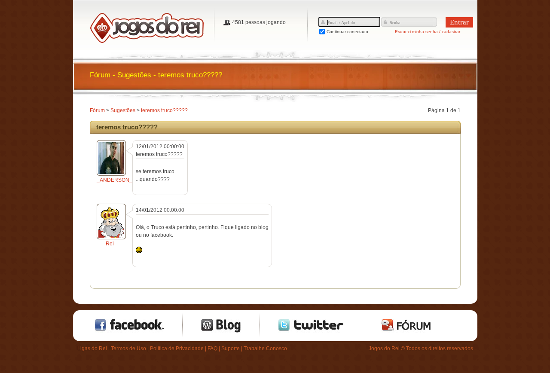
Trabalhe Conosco (265, 348)
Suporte (230, 348)
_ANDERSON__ (116, 180)
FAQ (212, 348)
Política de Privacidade (177, 348)
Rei (110, 244)
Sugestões (122, 110)
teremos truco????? (164, 110)
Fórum (97, 110)
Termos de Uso (128, 348)
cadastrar (451, 31)
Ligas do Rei (92, 348)
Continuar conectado (347, 31)
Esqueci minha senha (416, 31)
